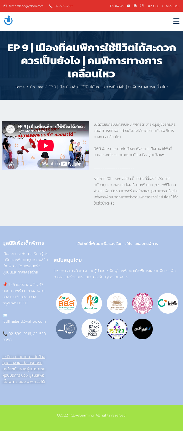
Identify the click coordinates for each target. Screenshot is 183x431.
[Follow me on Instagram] (141, 6)
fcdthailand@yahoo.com (26, 6)
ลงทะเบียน (172, 6)
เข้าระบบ (153, 6)
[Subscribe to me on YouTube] (135, 6)
